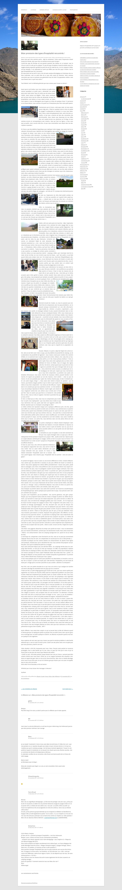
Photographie (74, 10)
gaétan (30, 701)
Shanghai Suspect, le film (59, 10)
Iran (82, 132)
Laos (82, 142)
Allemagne (83, 116)
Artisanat (82, 97)
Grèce (50, 676)
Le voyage (33, 10)
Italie (53, 676)
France (46, 676)
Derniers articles (44, 10)
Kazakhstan (84, 138)
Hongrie (83, 128)
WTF (82, 188)
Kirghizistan (84, 140)
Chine (82, 120)
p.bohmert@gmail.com (50, 817)
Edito (82, 182)
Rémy (29, 736)
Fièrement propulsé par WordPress (29, 883)
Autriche (82, 101)
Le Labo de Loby (85, 99)
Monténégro (84, 148)
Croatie (42, 676)
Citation (82, 103)
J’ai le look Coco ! (67, 689)
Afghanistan (84, 112)
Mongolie (83, 146)
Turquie (83, 162)
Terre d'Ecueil (32, 792)
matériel (82, 108)
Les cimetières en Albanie (29, 689)
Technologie (83, 174)
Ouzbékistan (84, 150)
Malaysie (83, 144)
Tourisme (82, 176)
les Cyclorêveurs (25, 678)
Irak (82, 130)
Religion (82, 172)
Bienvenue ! (24, 10)
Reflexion (57, 676)
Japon (82, 136)
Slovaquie (83, 154)
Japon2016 (82, 106)
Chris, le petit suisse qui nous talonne (89, 61)
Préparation (83, 166)
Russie (82, 152)
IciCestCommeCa (85, 184)
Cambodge (83, 118)
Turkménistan (84, 160)
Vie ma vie (82, 178)
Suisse (82, 156)
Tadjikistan (83, 158)
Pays (81, 110)
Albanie (38, 676)
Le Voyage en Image (86, 186)
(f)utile (82, 180)
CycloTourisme (83, 104)
